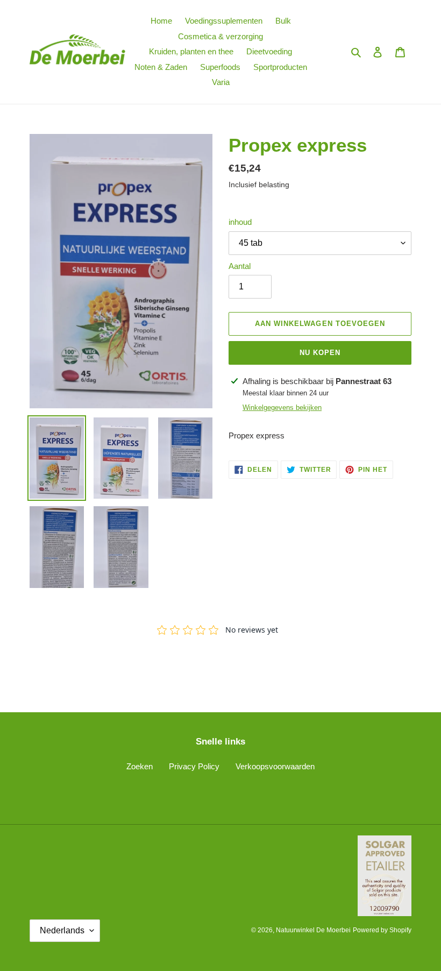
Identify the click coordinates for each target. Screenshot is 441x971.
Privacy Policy (194, 766)
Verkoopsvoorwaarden (275, 766)
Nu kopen (320, 353)
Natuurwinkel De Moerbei (313, 930)
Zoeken (139, 766)
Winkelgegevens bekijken (282, 407)
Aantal (240, 266)
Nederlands (62, 930)
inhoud (240, 221)
